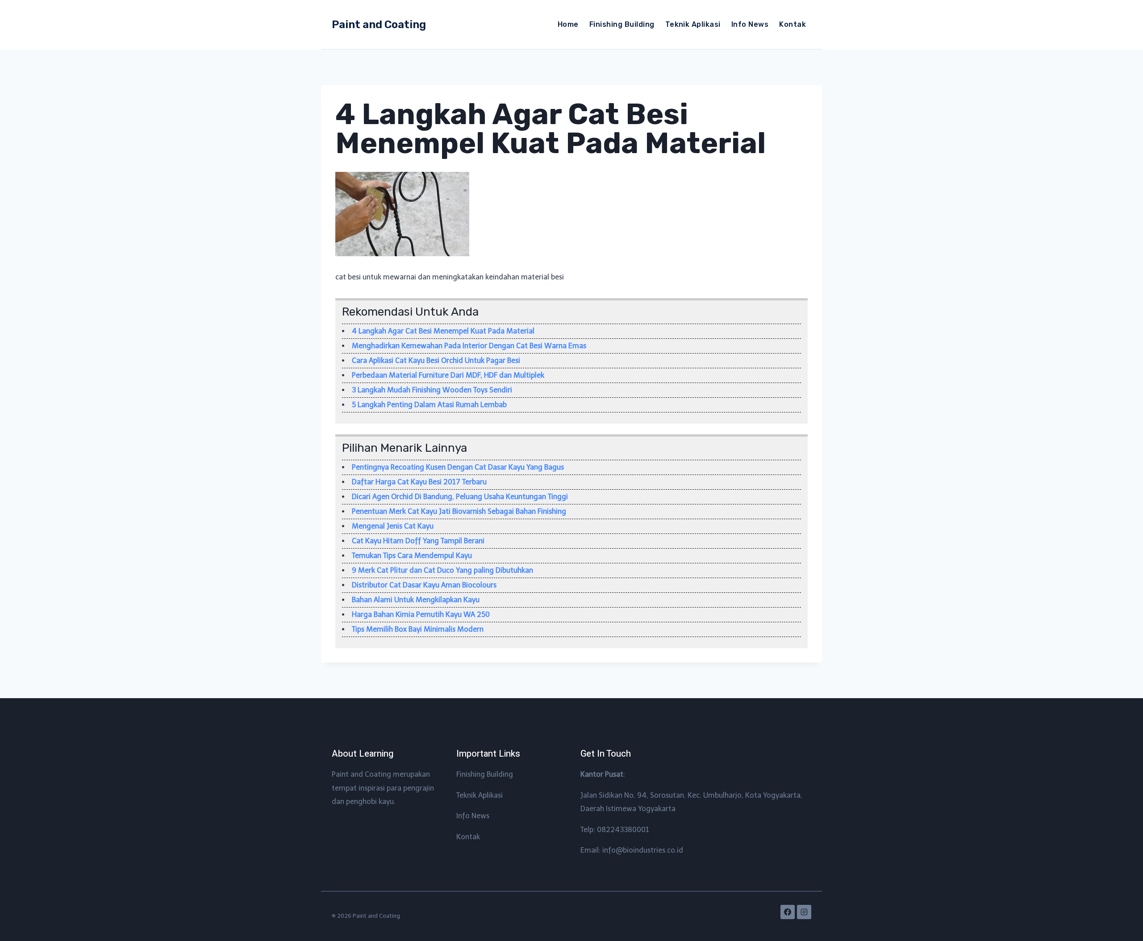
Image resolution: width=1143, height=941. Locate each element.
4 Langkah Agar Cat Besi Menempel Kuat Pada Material (443, 331)
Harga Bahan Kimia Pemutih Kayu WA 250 (421, 614)
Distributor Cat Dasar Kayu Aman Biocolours (424, 585)
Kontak (792, 24)
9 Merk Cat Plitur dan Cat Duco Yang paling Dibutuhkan (442, 570)
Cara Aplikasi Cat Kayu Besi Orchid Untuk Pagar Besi (436, 360)
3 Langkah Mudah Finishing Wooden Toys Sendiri (432, 390)
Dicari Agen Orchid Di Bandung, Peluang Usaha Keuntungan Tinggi (460, 496)
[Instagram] (804, 912)
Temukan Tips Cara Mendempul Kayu (412, 555)
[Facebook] (787, 912)
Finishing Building (622, 24)
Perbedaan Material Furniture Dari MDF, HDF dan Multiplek (448, 375)
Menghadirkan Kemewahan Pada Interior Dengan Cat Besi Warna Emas (469, 345)
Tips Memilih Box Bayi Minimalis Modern (418, 629)
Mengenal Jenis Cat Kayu (393, 526)
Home (568, 24)
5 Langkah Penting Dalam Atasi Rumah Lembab (429, 404)
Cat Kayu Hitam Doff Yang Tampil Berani (418, 541)
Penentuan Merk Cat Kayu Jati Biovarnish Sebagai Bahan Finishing (459, 511)
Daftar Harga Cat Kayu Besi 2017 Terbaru (419, 482)
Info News (749, 24)
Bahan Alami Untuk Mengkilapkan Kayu (416, 599)
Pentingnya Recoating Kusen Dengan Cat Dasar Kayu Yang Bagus (458, 467)
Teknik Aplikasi (693, 24)
